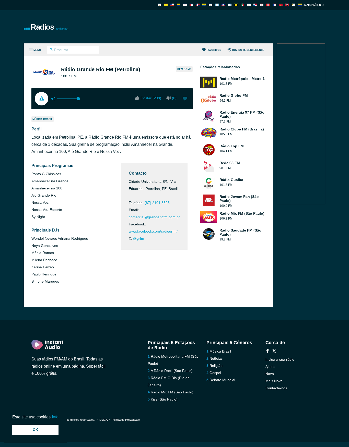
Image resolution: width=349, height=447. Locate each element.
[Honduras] (229, 5)
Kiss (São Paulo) (164, 399)
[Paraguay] (261, 5)
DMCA (103, 419)
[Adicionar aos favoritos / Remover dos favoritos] (185, 99)
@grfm (138, 238)
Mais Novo (274, 381)
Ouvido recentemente (248, 50)
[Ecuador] (204, 5)
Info (55, 417)
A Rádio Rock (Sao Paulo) (172, 371)
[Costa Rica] (185, 5)
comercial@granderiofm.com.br (154, 217)
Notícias (216, 358)
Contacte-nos (276, 388)
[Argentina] (159, 5)
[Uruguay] (293, 5)
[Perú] (268, 5)
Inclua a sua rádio (279, 359)
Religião (216, 366)
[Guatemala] (217, 5)
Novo (269, 374)
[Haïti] (223, 5)
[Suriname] (281, 5)
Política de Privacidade (126, 419)
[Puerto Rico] (274, 5)
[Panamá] (255, 5)
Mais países (312, 5)
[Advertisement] (232, 26)
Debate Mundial (222, 380)
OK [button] (35, 430)
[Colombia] (178, 5)
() (174, 98)
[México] (242, 5)
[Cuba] (191, 5)
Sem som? (184, 69)
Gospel (215, 373)
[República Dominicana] (198, 5)
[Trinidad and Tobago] (287, 5)
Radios (49, 27)
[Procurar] (51, 50)
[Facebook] (267, 351)
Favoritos (214, 50)
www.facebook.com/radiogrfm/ (153, 231)
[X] (274, 351)
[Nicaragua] (249, 5)
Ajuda (270, 367)
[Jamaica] (236, 5)
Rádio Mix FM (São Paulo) (172, 392)
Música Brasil (42, 119)
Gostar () (151, 98)
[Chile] (172, 5)
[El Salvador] (210, 5)
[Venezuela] (300, 5)
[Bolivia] (166, 5)
